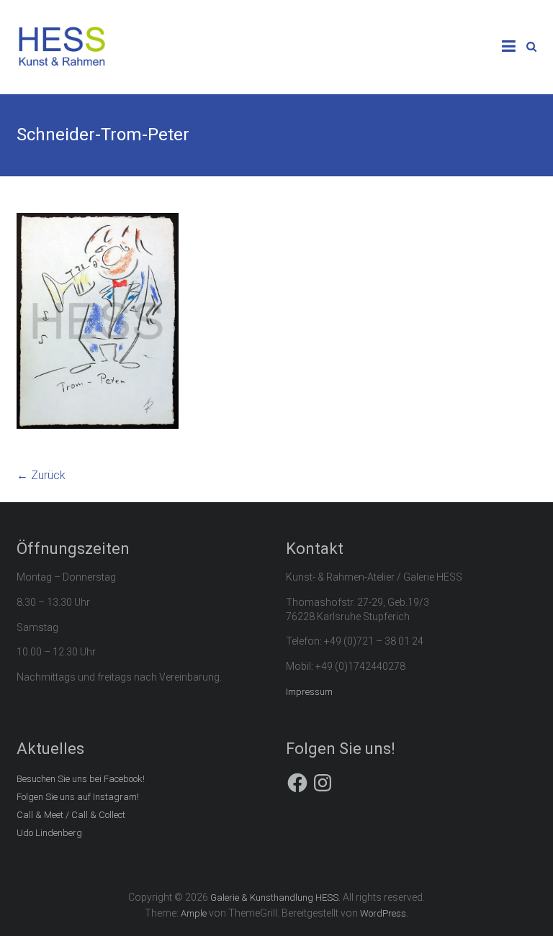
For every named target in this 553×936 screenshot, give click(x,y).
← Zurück (41, 475)
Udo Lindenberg (49, 832)
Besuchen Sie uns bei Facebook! (81, 778)
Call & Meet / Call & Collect (71, 814)
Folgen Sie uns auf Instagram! (78, 796)
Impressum (309, 691)
